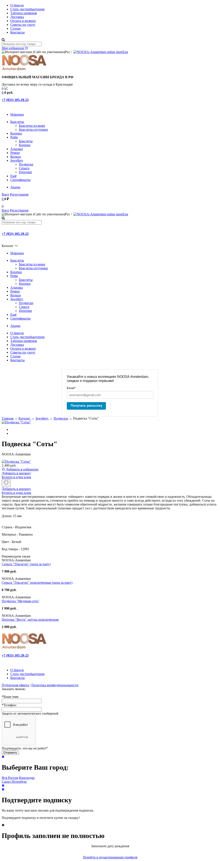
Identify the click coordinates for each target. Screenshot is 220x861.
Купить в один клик (16, 477)
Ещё (13, 176)
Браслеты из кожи (32, 125)
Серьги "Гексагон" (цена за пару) (26, 564)
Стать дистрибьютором (27, 9)
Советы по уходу (22, 24)
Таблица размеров (23, 13)
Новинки (17, 114)
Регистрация (19, 194)
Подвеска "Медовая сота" (20, 601)
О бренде (17, 5)
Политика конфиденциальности (54, 685)
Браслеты (17, 122)
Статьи (15, 28)
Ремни (15, 153)
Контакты (17, 32)
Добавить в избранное (21, 469)
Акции (15, 187)
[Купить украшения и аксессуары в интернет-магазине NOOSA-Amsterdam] (24, 648)
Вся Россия (10, 778)
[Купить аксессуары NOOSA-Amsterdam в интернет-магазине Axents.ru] (24, 70)
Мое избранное (13, 48)
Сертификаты (20, 180)
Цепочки (25, 172)
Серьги (24, 168)
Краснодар (27, 778)
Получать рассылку (86, 405)
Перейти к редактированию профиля (110, 857)
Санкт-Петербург (14, 781)
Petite (14, 137)
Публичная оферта (15, 685)
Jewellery (16, 160)
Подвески (26, 164)
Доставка (17, 17)
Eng (125, 52)
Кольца (15, 156)
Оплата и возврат (23, 21)
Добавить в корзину (16, 473)
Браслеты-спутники (33, 129)
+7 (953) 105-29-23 (15, 100)
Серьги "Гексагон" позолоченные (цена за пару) (37, 582)
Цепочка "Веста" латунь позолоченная (30, 619)
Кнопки (16, 133)
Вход (5, 194)
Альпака (16, 149)
